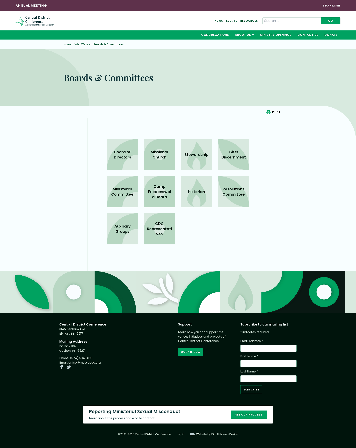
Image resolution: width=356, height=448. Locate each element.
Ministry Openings (276, 35)
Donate (330, 35)
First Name (249, 356)
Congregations (215, 35)
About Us (243, 35)
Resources (249, 21)
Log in (180, 434)
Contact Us (308, 35)
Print (276, 112)
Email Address (251, 341)
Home (68, 44)
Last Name (249, 371)
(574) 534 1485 (81, 358)
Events (231, 21)
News (219, 21)
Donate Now (190, 352)
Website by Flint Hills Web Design (217, 434)
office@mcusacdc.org (84, 362)
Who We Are (82, 44)
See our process (249, 414)
